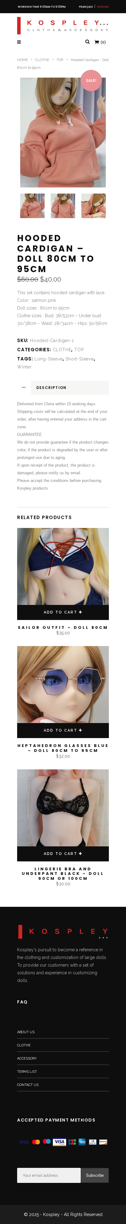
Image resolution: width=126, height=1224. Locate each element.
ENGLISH (103, 7)
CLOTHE (42, 60)
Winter (24, 366)
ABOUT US (26, 1032)
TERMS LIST (27, 1072)
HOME (22, 60)
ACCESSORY (27, 1058)
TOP (60, 60)
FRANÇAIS (86, 7)
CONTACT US (28, 1085)
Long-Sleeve (49, 358)
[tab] (63, 388)
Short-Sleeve (79, 358)
